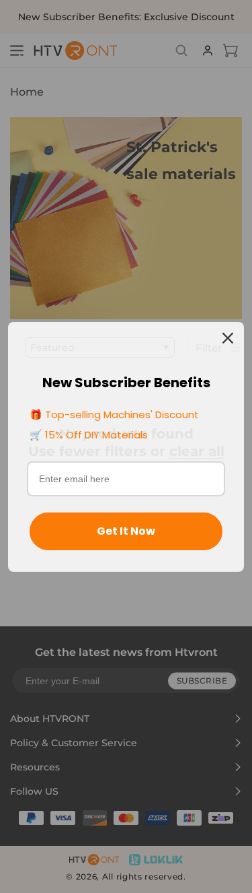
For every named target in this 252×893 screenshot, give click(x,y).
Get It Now (126, 531)
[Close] (228, 338)
